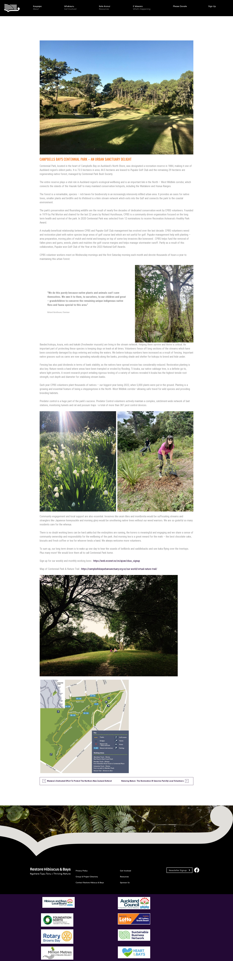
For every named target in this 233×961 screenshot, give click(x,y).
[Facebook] (196, 870)
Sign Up (212, 6)
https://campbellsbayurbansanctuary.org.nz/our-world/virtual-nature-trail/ (119, 569)
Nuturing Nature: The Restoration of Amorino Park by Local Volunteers (152, 781)
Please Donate (180, 6)
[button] (46, 8)
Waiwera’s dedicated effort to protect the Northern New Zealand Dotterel (79, 781)
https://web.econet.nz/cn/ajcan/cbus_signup (116, 560)
